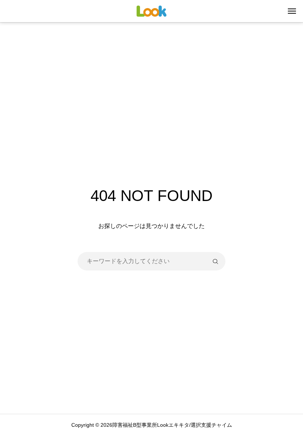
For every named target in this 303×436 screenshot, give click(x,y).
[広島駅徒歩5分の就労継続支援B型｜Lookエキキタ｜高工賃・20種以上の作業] (151, 11)
